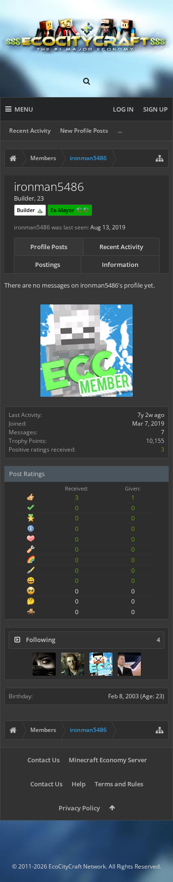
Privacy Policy (79, 808)
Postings (47, 264)
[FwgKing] (44, 664)
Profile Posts (48, 246)
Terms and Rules (119, 784)
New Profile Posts (84, 130)
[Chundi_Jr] (72, 664)
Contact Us (43, 760)
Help (79, 784)
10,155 (155, 441)
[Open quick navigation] (159, 158)
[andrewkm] (129, 664)
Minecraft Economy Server (108, 760)
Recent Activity (29, 130)
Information (120, 264)
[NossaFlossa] (100, 664)
